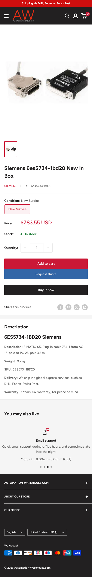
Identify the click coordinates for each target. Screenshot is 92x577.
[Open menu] (6, 16)
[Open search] (67, 16)
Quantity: (11, 248)
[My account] (75, 16)
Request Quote (46, 274)
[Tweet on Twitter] (77, 307)
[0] (84, 15)
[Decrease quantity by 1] (25, 247)
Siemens (10, 186)
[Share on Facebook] (60, 307)
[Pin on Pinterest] (68, 307)
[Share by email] (85, 307)
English (11, 532)
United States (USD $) (43, 532)
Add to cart (46, 264)
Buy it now (46, 290)
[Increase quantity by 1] (47, 247)
